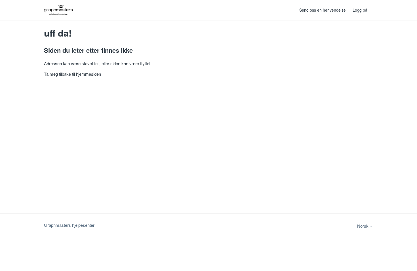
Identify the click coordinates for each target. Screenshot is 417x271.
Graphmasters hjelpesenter (69, 225)
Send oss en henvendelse (322, 10)
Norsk (363, 225)
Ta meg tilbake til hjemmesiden (72, 74)
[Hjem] (58, 10)
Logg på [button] (360, 10)
